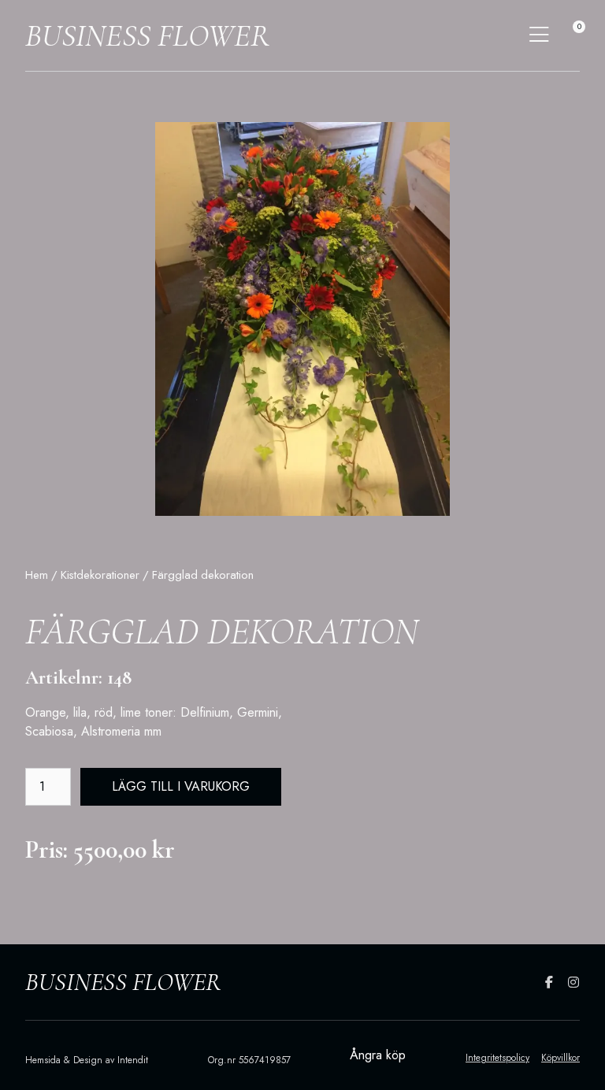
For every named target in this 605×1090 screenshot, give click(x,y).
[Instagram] (573, 982)
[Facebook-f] (549, 982)
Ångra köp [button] (378, 1055)
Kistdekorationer (100, 575)
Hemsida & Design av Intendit (86, 1060)
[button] (539, 35)
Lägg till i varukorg (181, 786)
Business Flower (147, 35)
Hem (36, 575)
